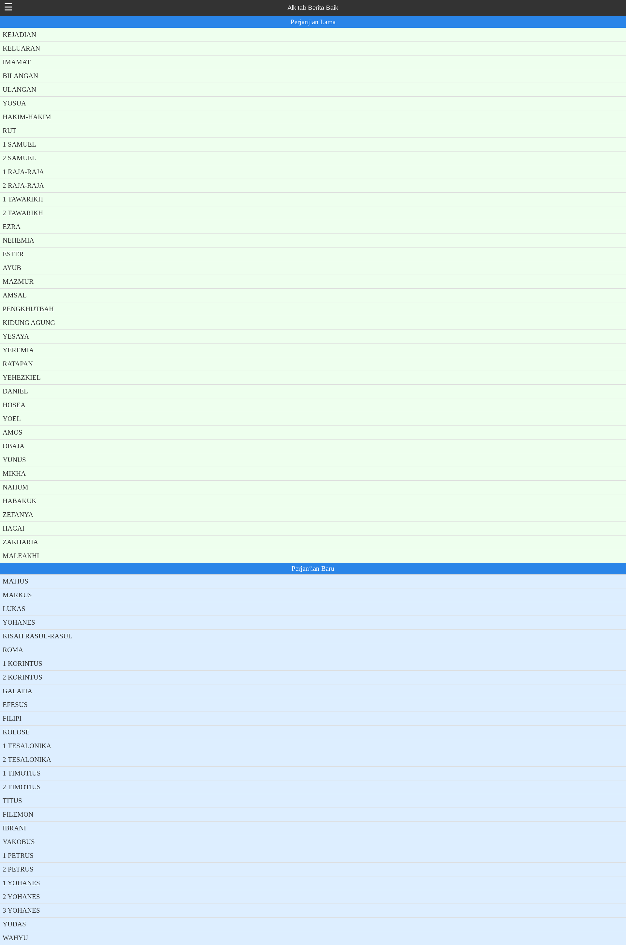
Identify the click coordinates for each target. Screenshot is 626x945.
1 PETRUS (18, 855)
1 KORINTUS (22, 663)
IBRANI (14, 828)
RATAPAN (18, 364)
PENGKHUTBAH (28, 309)
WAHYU (15, 938)
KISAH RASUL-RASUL (37, 636)
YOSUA (14, 103)
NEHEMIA (18, 240)
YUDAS (14, 924)
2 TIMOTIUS (22, 787)
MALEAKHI (21, 556)
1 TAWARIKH (23, 199)
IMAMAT (17, 62)
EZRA (12, 227)
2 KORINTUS (22, 677)
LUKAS (14, 609)
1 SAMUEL (19, 144)
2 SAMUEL (19, 158)
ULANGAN (19, 89)
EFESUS (15, 705)
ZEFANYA (18, 515)
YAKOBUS (19, 842)
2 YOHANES (21, 897)
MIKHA (14, 473)
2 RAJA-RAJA (23, 185)
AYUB (12, 268)
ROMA (13, 650)
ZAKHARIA (20, 542)
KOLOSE (16, 732)
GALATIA (17, 691)
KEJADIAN (19, 35)
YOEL (12, 419)
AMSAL (15, 295)
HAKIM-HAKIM (27, 117)
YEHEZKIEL (22, 377)
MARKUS (17, 595)
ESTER (13, 254)
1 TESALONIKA (27, 746)
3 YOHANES (21, 910)
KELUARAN (21, 48)
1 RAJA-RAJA (23, 172)
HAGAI (13, 528)
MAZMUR (18, 281)
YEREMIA (18, 350)
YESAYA (16, 336)
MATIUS (15, 581)
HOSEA (14, 405)
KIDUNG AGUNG (29, 323)
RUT (9, 131)
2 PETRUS (18, 869)
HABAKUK (20, 501)
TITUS (12, 801)
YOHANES (19, 622)
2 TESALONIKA (27, 759)
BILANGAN (20, 76)
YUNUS (14, 460)
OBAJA (13, 446)
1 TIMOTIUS (22, 773)
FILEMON (18, 814)
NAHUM (15, 487)
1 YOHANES (21, 883)
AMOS (12, 432)
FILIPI (12, 718)
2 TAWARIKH (23, 213)
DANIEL (15, 391)
